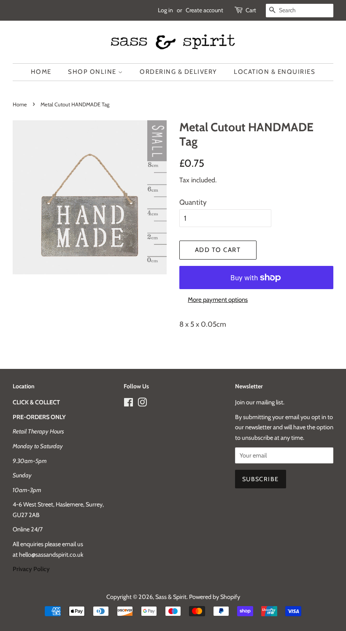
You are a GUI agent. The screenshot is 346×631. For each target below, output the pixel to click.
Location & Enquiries (274, 72)
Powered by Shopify (214, 597)
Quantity (193, 202)
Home (41, 72)
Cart (251, 10)
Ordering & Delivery (178, 72)
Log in (165, 10)
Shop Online (93, 72)
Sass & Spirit (171, 597)
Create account (204, 10)
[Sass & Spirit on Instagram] (142, 404)
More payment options (218, 299)
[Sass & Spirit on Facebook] (128, 404)
